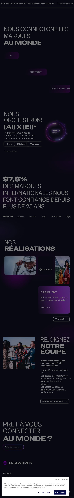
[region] (35, 486)
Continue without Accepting (61, 479)
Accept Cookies (60, 492)
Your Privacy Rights (44, 492)
